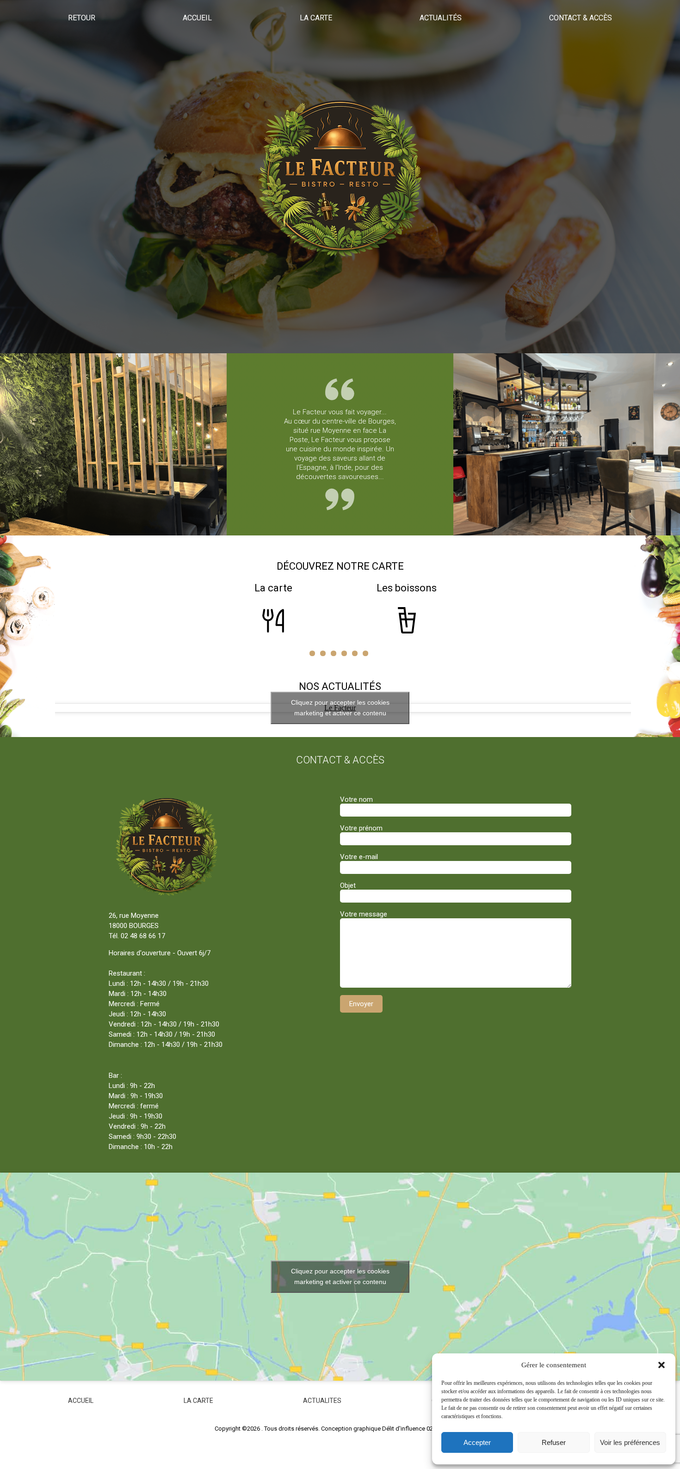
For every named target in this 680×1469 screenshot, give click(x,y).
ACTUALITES (322, 1400)
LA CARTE (198, 1400)
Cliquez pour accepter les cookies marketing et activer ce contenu (340, 708)
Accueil (197, 17)
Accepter (477, 1442)
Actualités (441, 17)
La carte (316, 17)
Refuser (554, 1442)
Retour (81, 17)
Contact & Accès (580, 17)
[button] (661, 1365)
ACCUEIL (80, 1400)
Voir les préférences (630, 1442)
